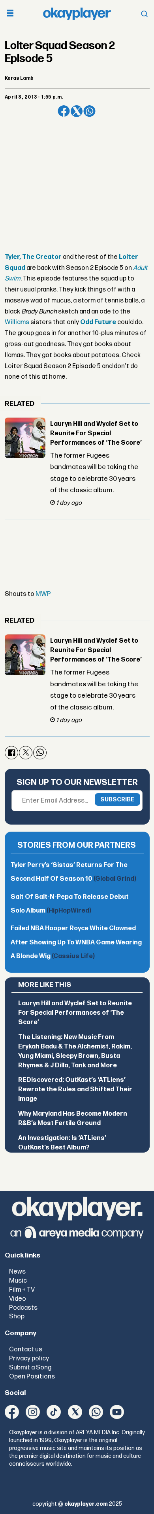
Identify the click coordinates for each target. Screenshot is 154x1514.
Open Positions (32, 1376)
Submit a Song (30, 1367)
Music (18, 1281)
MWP (43, 594)
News (17, 1272)
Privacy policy (29, 1358)
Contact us (25, 1349)
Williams (17, 322)
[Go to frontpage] (77, 14)
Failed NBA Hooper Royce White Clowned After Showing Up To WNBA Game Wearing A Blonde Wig (76, 942)
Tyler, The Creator (33, 257)
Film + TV (22, 1290)
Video (17, 1299)
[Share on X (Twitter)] (77, 111)
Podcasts (23, 1308)
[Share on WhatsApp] (89, 111)
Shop (16, 1316)
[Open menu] (10, 13)
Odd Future (98, 322)
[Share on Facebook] (64, 111)
